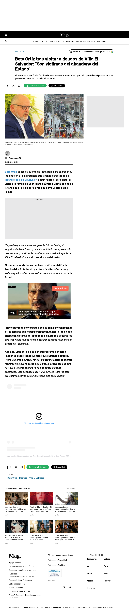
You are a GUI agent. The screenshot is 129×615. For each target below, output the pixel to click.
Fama (89, 573)
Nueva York (60, 41)
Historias (91, 588)
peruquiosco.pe (99, 607)
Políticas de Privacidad (57, 560)
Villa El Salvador (36, 478)
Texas (52, 41)
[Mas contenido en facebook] (59, 587)
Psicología (70, 41)
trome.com (70, 607)
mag (111, 607)
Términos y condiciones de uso (60, 555)
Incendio (23, 478)
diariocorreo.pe (84, 607)
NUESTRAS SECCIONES (95, 555)
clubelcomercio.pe (30, 607)
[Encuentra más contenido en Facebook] (8, 85)
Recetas (107, 581)
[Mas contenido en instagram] (70, 587)
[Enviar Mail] (6, 158)
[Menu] (7, 35)
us (88, 566)
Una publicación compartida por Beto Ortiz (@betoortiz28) (30, 456)
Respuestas (92, 559)
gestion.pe (45, 607)
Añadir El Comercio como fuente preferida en (91, 52)
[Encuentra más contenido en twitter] (13, 85)
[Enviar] (6, 41)
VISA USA (90, 41)
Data (106, 566)
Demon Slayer (101, 41)
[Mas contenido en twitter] (64, 587)
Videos (107, 559)
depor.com (57, 607)
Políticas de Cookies (56, 565)
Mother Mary (80, 41)
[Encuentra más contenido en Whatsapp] (19, 85)
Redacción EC (15, 158)
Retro (106, 573)
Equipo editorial (15, 563)
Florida (35, 41)
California (44, 41)
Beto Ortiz (12, 478)
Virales (90, 581)
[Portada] (15, 560)
